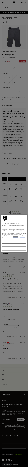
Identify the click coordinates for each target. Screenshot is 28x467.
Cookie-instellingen (14, 241)
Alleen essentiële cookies (14, 244)
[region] (14, 233)
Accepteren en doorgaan (14, 248)
